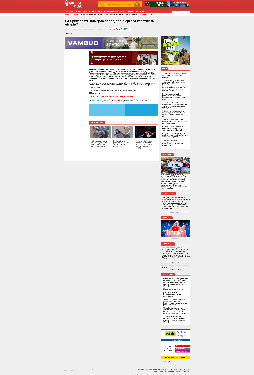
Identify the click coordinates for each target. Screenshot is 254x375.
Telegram (95, 100)
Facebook (129, 100)
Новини (132, 369)
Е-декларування (88, 14)
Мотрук (97, 93)
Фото (122, 11)
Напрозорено (116, 14)
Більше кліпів (175, 238)
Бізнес (79, 11)
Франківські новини (144, 369)
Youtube (116, 100)
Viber (106, 100)
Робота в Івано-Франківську (105, 11)
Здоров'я (68, 34)
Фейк (150, 14)
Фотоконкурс (131, 14)
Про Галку (139, 11)
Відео (130, 11)
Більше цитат (175, 262)
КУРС (113, 73)
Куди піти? (103, 14)
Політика (69, 11)
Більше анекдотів (175, 212)
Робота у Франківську (181, 369)
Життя (87, 11)
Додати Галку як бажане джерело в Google (122, 29)
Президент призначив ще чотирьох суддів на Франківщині (114, 90)
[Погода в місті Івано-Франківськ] (175, 267)
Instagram (142, 100)
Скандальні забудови (167, 371)
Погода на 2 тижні (175, 269)
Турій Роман (72, 29)
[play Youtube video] (175, 228)
